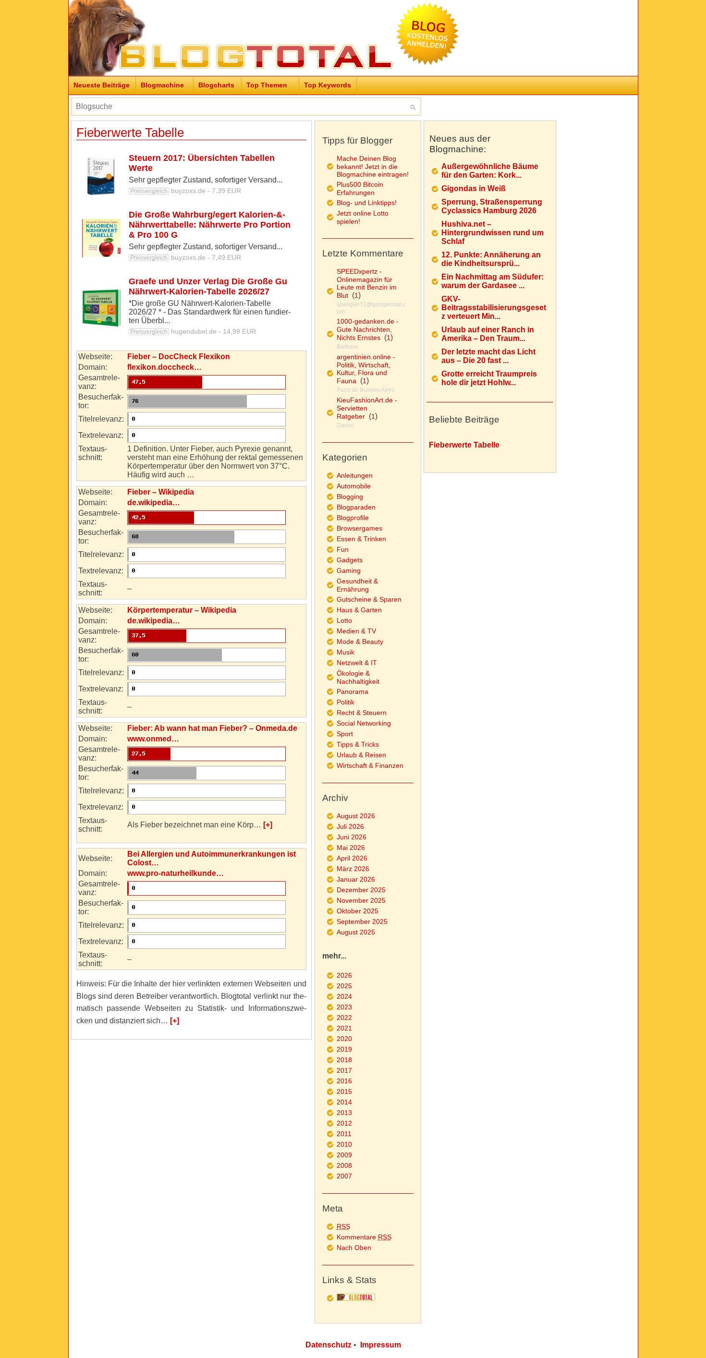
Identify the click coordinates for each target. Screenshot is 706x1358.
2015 (344, 1091)
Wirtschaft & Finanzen (370, 765)
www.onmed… (153, 739)
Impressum (380, 1345)
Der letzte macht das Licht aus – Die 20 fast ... (488, 356)
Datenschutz (328, 1345)
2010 (344, 1144)
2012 (344, 1123)
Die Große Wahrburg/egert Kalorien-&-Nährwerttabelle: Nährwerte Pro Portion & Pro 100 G (210, 225)
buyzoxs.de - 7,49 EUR (185, 257)
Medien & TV (356, 631)
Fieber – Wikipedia (160, 492)
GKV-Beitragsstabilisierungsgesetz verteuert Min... (493, 307)
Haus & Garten (359, 610)
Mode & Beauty (360, 641)
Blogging (350, 496)
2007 (344, 1176)
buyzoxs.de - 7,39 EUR (185, 190)
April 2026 (352, 858)
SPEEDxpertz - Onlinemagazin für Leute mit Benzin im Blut (367, 283)
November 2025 (361, 900)
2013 (344, 1112)
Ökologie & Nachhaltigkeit (358, 677)
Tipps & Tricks (358, 744)
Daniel (345, 425)
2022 (344, 1017)
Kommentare (364, 1237)
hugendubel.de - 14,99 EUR (193, 331)
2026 (344, 975)
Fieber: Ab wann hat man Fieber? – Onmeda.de (212, 728)
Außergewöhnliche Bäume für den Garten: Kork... (489, 170)
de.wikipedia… (153, 502)
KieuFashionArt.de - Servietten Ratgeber (367, 408)
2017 (344, 1070)
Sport (345, 734)
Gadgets (350, 560)
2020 (344, 1039)
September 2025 (362, 921)
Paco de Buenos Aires (365, 390)
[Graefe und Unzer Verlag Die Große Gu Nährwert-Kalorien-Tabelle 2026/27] (101, 308)
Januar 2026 (356, 879)
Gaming (349, 570)
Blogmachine (162, 85)
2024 (344, 996)
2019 (344, 1049)
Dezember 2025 (361, 890)
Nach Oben (354, 1247)
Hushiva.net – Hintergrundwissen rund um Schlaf (492, 232)
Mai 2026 (351, 847)
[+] (267, 825)
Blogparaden (356, 507)
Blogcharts (216, 85)
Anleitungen (355, 475)
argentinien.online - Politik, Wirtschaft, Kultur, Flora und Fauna (366, 369)
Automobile (354, 486)
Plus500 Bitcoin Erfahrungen (360, 188)
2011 (344, 1134)
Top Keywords (327, 85)
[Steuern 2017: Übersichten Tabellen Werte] (101, 176)
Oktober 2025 (357, 911)
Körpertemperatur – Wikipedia (181, 610)
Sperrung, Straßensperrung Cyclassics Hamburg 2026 (491, 206)
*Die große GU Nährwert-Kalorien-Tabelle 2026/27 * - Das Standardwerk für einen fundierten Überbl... (210, 312)
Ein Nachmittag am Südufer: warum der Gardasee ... (492, 281)
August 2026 (356, 816)
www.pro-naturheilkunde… (175, 873)
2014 (344, 1102)
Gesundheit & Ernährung (357, 585)
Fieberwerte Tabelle (130, 132)
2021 (344, 1028)
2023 (344, 1007)
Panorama (352, 691)
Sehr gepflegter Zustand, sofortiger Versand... (205, 180)
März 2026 (353, 869)
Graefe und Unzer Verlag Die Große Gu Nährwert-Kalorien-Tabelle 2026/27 (208, 286)
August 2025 (356, 932)
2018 (344, 1060)
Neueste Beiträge (101, 85)
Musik (345, 652)
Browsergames (359, 528)
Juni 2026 (351, 837)
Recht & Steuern (362, 712)
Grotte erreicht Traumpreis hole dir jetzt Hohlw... (489, 378)
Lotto (344, 620)
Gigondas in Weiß (473, 188)
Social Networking (364, 723)
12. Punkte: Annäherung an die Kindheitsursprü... (491, 259)
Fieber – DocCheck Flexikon (178, 356)
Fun (343, 549)
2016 (344, 1081)
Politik (345, 702)
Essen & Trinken (361, 539)
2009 (344, 1155)
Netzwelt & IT (357, 663)
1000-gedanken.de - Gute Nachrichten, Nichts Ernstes (368, 329)
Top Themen (266, 85)
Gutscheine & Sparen (369, 599)
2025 (344, 986)
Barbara (347, 346)
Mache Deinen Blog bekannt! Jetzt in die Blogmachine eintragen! (373, 166)
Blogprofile (353, 517)
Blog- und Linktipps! (367, 202)
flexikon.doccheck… (164, 367)
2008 (344, 1165)
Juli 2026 (350, 826)
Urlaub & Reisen (361, 755)
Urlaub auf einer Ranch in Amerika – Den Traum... (487, 334)
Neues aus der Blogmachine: (459, 143)
